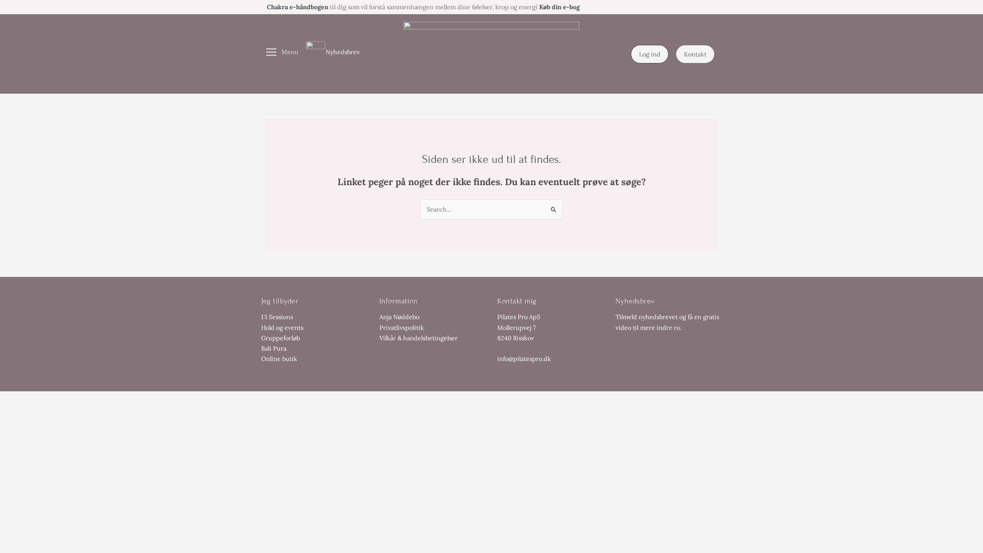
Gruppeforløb (280, 338)
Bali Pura (273, 348)
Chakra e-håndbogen (297, 7)
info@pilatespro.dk (524, 359)
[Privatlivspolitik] (401, 328)
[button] (650, 54)
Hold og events (282, 327)
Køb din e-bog (559, 7)
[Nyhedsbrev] (333, 52)
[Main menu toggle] (281, 52)
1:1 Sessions (277, 317)
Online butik (279, 359)
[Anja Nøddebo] (399, 317)
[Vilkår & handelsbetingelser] (418, 338)
